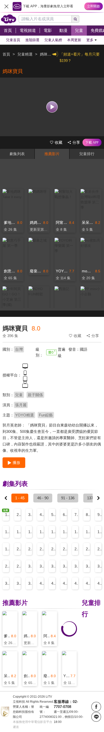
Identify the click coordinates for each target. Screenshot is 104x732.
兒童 (19, 395)
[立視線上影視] (8, 18)
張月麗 (21, 405)
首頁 (6, 54)
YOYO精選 (24, 415)
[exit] (6, 6)
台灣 (19, 349)
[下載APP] (92, 142)
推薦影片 (52, 154)
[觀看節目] (52, 106)
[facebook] (96, 707)
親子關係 (35, 395)
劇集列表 (17, 154)
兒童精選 (25, 54)
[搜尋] (75, 19)
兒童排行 (86, 154)
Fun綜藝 (46, 415)
